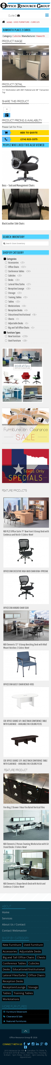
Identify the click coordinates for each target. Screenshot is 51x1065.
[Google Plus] (41, 1044)
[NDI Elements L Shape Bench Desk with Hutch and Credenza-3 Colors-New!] (26, 865)
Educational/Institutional (19, 314)
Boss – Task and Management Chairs (18, 185)
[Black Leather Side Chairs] (25, 204)
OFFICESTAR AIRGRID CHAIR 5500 (16, 607)
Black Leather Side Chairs (13, 223)
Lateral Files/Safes (16, 284)
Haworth (40, 36)
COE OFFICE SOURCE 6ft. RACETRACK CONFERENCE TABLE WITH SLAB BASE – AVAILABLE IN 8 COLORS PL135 (25, 722)
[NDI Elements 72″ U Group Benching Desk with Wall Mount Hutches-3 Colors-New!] (26, 625)
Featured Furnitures (16, 1021)
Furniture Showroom (16, 1012)
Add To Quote (29, 132)
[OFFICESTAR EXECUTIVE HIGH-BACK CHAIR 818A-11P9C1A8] (26, 552)
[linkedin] (37, 1044)
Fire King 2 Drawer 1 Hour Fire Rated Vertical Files (24, 807)
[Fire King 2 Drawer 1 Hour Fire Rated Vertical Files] (26, 788)
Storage (11, 292)
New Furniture (14, 336)
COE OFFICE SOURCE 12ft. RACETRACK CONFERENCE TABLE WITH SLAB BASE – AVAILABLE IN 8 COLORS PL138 (25, 762)
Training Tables (14, 297)
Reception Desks (15, 310)
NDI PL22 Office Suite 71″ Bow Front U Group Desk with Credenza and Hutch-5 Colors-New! (26, 533)
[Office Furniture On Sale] (25, 442)
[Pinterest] (46, 1044)
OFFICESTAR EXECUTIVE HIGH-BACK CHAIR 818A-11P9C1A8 (25, 571)
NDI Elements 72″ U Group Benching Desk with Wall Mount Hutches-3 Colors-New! (25, 646)
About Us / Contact (13, 924)
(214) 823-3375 (29, 139)
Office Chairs (13, 266)
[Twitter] (28, 1044)
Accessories (13, 262)
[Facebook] (24, 1044)
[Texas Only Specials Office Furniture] (25, 483)
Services (7, 918)
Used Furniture (14, 340)
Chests (11, 318)
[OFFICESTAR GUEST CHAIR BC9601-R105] (26, 665)
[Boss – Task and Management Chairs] (25, 166)
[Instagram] (33, 1044)
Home (5, 912)
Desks (10, 279)
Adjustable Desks (15, 323)
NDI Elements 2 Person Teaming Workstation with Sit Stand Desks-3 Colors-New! (26, 845)
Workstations (14, 305)
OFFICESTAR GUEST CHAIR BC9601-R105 (18, 684)
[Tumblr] (25, 1047)
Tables (11, 301)
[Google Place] (26, 1051)
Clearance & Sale (14, 1016)
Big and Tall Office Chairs (18, 327)
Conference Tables (16, 271)
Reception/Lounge (16, 288)
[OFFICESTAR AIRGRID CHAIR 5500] (26, 589)
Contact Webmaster (14, 930)
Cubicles (17, 36)
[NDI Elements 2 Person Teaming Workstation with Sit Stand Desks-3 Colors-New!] (26, 825)
